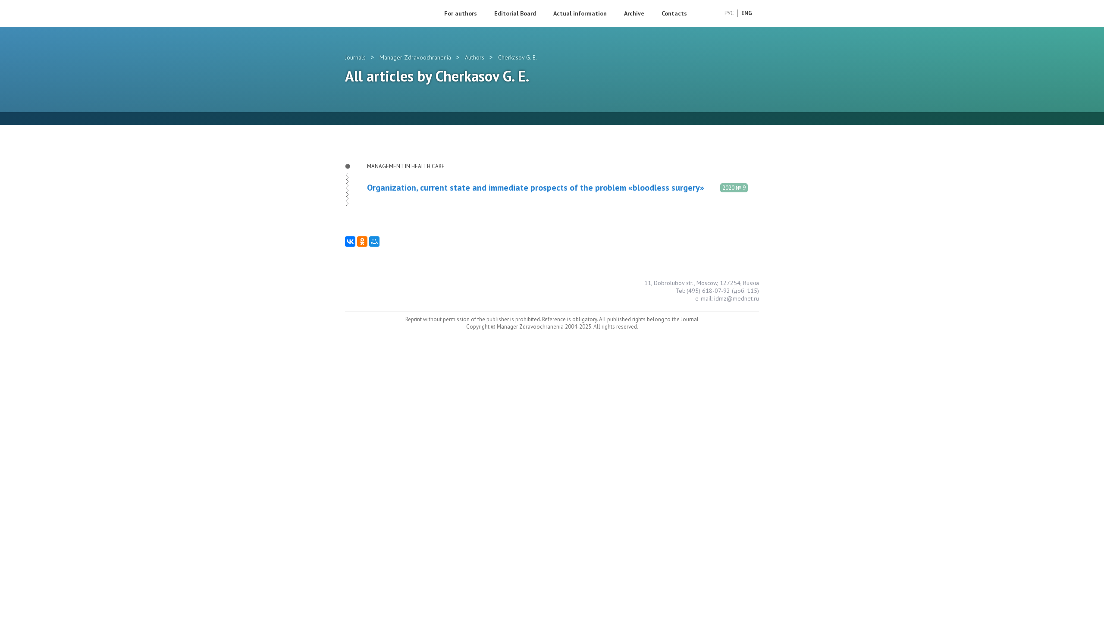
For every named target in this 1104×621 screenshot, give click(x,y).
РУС (729, 13)
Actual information (580, 13)
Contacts (674, 13)
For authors (460, 13)
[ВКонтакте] (350, 241)
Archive (634, 13)
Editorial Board (515, 13)
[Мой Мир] (374, 241)
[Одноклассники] (362, 241)
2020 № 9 (734, 187)
